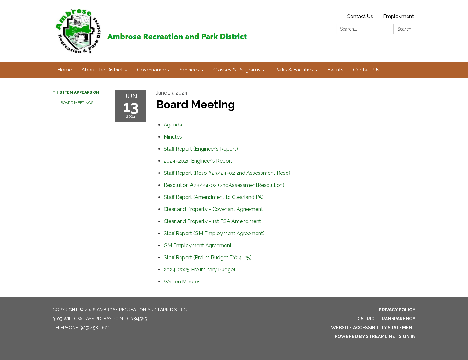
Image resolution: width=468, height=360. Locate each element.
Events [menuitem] (335, 70)
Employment (398, 16)
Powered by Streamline (365, 336)
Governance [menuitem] (151, 70)
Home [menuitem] (64, 70)
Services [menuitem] (189, 70)
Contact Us (360, 16)
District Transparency (385, 318)
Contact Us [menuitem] (366, 70)
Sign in (407, 336)
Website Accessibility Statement (373, 327)
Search (404, 28)
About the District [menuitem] (102, 70)
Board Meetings (76, 102)
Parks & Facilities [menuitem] (293, 70)
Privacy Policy (397, 309)
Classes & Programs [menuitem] (236, 70)
